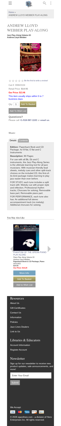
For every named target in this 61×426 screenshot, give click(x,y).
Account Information (20, 345)
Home (11, 12)
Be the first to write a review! (36, 81)
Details (13, 140)
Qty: (11, 104)
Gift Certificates (17, 308)
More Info (24, 273)
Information (15, 317)
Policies (14, 322)
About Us (14, 303)
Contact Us (15, 313)
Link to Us (15, 331)
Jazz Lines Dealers (19, 327)
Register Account (18, 350)
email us (44, 120)
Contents (23, 140)
